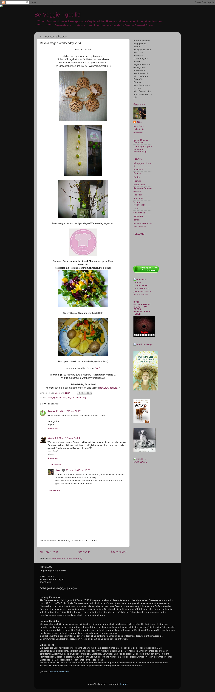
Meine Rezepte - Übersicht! (141, 141)
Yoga (136, 208)
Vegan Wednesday (77, 397)
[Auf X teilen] (84, 393)
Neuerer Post (49, 552)
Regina (51, 411)
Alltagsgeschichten (57, 397)
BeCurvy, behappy (108, 388)
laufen (136, 220)
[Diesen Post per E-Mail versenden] (78, 393)
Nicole (51, 438)
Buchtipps (138, 169)
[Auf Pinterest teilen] (90, 393)
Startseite (84, 552)
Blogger (124, 684)
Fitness (137, 173)
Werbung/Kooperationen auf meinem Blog (142, 149)
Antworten (53, 428)
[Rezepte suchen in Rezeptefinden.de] (142, 344)
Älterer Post (118, 552)
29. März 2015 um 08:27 (68, 411)
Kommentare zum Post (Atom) (67, 558)
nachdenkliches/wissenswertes (142, 224)
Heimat (137, 181)
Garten (136, 177)
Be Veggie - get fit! (57, 14)
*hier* (97, 368)
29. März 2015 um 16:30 (78, 470)
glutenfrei (138, 216)
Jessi (58, 470)
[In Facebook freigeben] (87, 393)
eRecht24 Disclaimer (59, 671)
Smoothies (138, 198)
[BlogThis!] (81, 393)
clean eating (139, 212)
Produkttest (139, 185)
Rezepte (137, 195)
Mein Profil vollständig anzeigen (138, 129)
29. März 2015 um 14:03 (67, 438)
